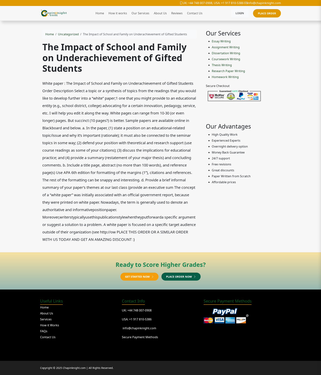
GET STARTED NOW (137, 276)
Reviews (177, 13)
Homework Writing (225, 77)
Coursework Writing (226, 59)
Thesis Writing (222, 65)
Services (46, 319)
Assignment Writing (226, 47)
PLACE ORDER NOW (179, 276)
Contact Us (194, 13)
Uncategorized (68, 34)
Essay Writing (221, 41)
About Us (160, 13)
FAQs (43, 331)
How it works (117, 13)
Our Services (140, 13)
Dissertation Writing (226, 53)
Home (99, 13)
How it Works (49, 325)
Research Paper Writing (228, 71)
